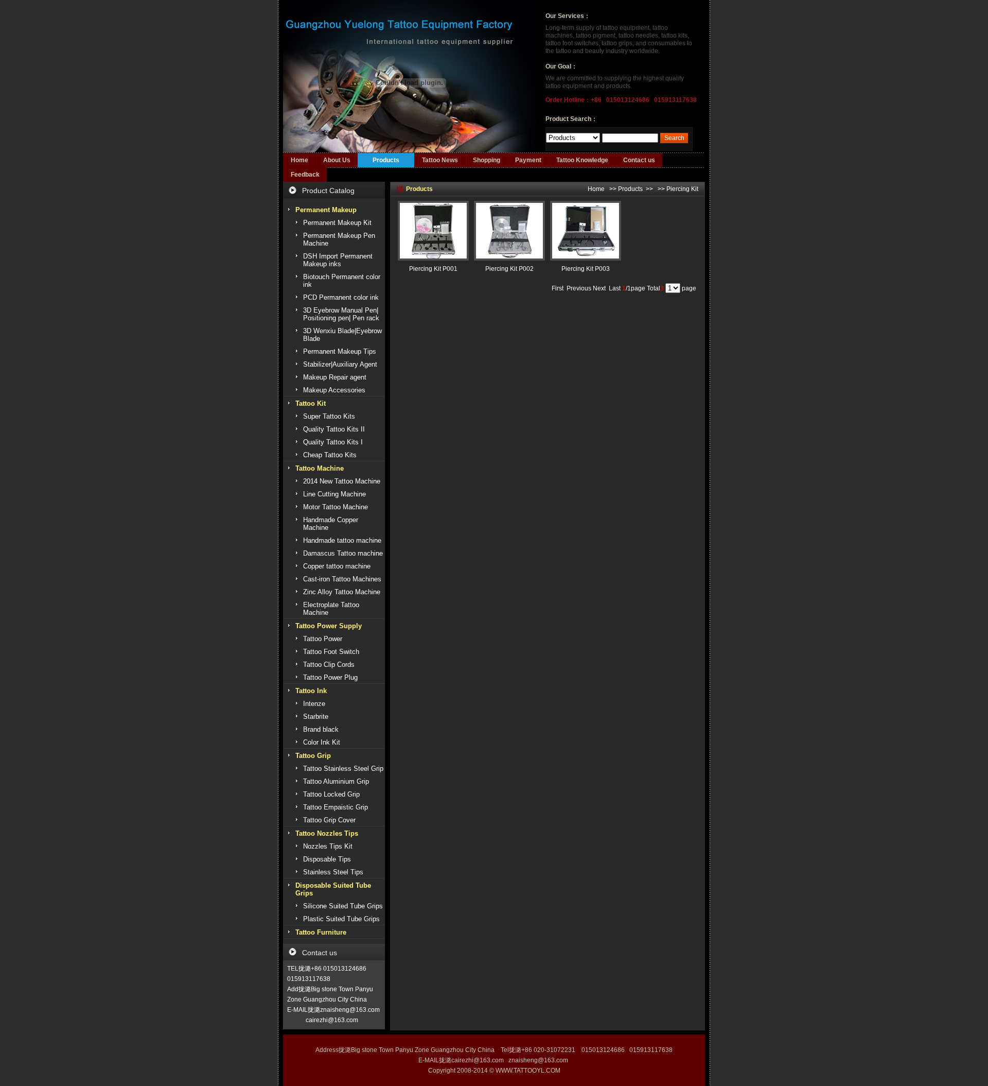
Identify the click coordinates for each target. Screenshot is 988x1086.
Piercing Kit (682, 189)
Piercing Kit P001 (433, 268)
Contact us (639, 160)
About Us (336, 160)
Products (386, 160)
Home (299, 160)
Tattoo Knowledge (582, 160)
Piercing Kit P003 (585, 268)
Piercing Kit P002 (509, 268)
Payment (528, 160)
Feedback (305, 174)
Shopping (486, 160)
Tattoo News (440, 160)
